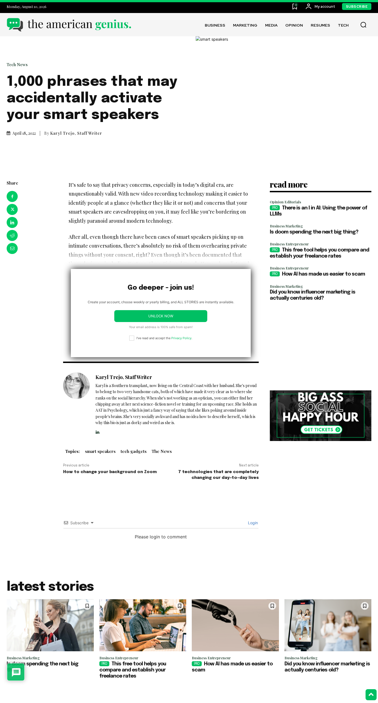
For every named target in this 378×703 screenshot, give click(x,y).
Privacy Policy (181, 338)
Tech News (17, 65)
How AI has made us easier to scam (323, 274)
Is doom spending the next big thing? (314, 232)
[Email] (12, 248)
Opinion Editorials (285, 201)
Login (252, 522)
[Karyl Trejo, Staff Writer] (76, 403)
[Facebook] (12, 196)
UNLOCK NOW (160, 316)
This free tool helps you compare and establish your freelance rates (132, 670)
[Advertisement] (320, 346)
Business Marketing (286, 226)
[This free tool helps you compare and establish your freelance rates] (143, 625)
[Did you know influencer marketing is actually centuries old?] (328, 625)
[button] (363, 25)
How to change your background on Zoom (110, 472)
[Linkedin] (12, 222)
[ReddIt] (12, 235)
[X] (12, 209)
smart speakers (100, 451)
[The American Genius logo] (69, 24)
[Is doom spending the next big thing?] (50, 625)
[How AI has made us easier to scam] (235, 625)
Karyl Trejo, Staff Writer (76, 133)
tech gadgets (134, 451)
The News (162, 451)
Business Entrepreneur (289, 244)
